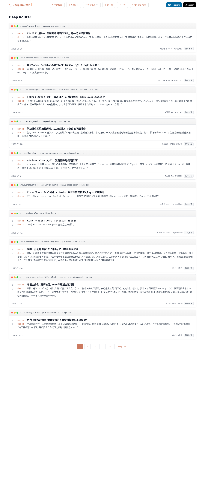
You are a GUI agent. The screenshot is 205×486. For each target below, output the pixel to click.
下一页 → (121, 346)
